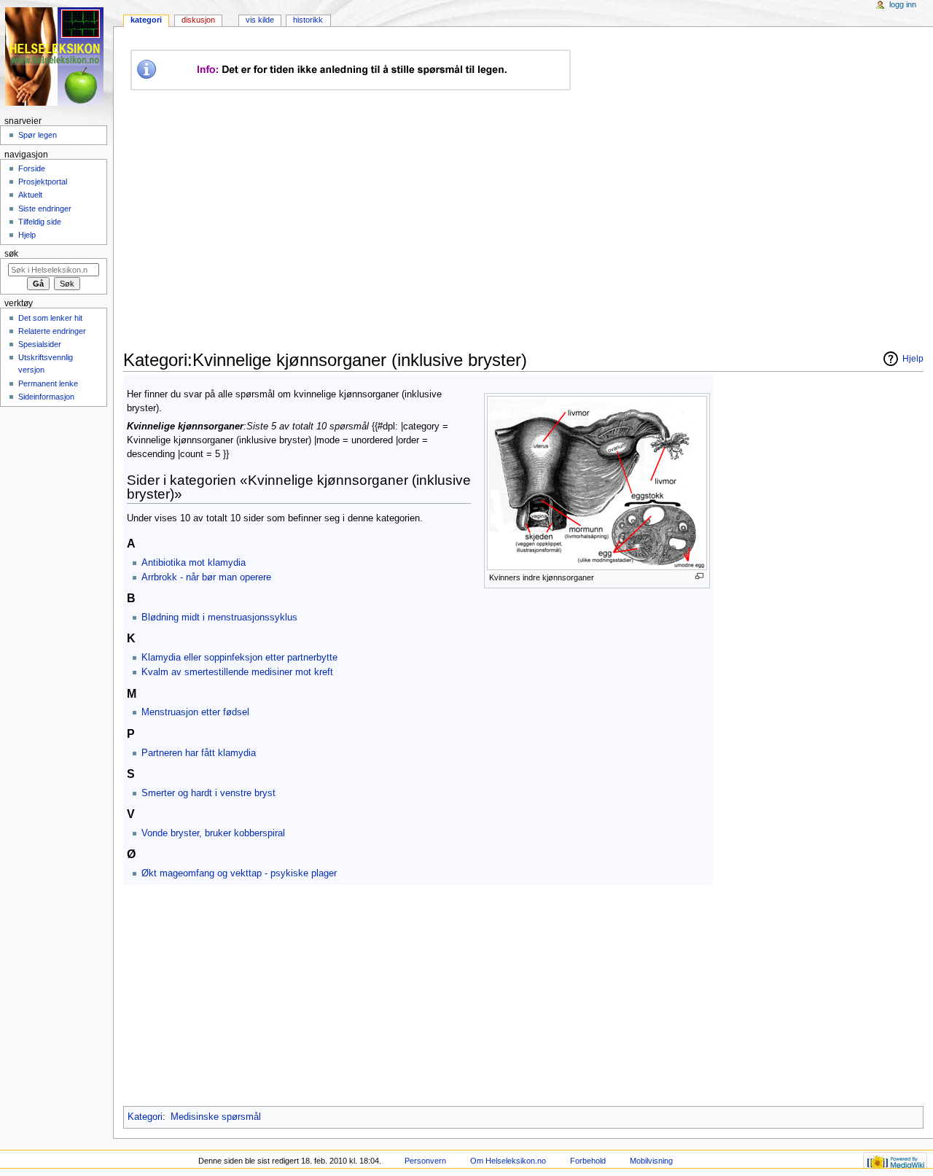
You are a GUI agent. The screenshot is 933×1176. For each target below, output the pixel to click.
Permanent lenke (48, 383)
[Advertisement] (396, 220)
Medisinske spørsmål (216, 1117)
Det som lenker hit (50, 318)
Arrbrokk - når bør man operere (206, 577)
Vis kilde (260, 19)
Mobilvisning (651, 1160)
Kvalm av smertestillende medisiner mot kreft (237, 672)
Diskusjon (198, 19)
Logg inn (902, 4)
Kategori (145, 1117)
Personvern (425, 1160)
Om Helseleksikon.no (508, 1160)
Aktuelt (30, 194)
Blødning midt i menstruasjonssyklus (219, 617)
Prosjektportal (42, 181)
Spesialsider (39, 344)
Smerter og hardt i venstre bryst (208, 793)
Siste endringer (44, 208)
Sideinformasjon (46, 396)
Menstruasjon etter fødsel (195, 712)
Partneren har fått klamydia (198, 753)
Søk (11, 253)
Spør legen (37, 135)
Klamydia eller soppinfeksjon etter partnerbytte (239, 658)
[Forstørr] (699, 576)
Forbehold (588, 1160)
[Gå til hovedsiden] (56, 56)
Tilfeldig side (39, 221)
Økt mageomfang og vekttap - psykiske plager (239, 873)
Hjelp (27, 234)
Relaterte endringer (52, 331)
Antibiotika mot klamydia (193, 563)
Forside (31, 168)
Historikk (308, 19)
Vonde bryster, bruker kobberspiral (213, 833)
